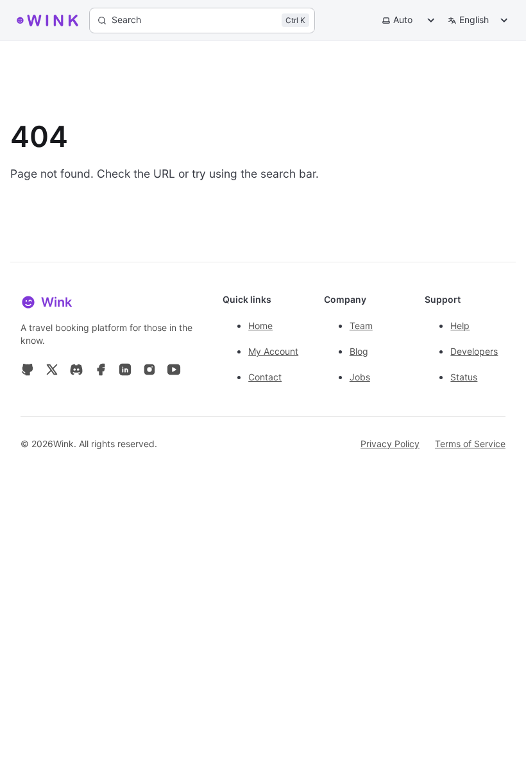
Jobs (360, 376)
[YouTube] (174, 372)
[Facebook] (101, 372)
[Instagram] (149, 372)
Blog (359, 351)
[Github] (28, 372)
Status (463, 376)
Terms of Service (470, 443)
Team (361, 325)
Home (260, 325)
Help (460, 325)
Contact (265, 376)
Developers (474, 351)
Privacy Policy (390, 443)
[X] (52, 372)
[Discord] (76, 372)
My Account (273, 351)
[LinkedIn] (125, 372)
